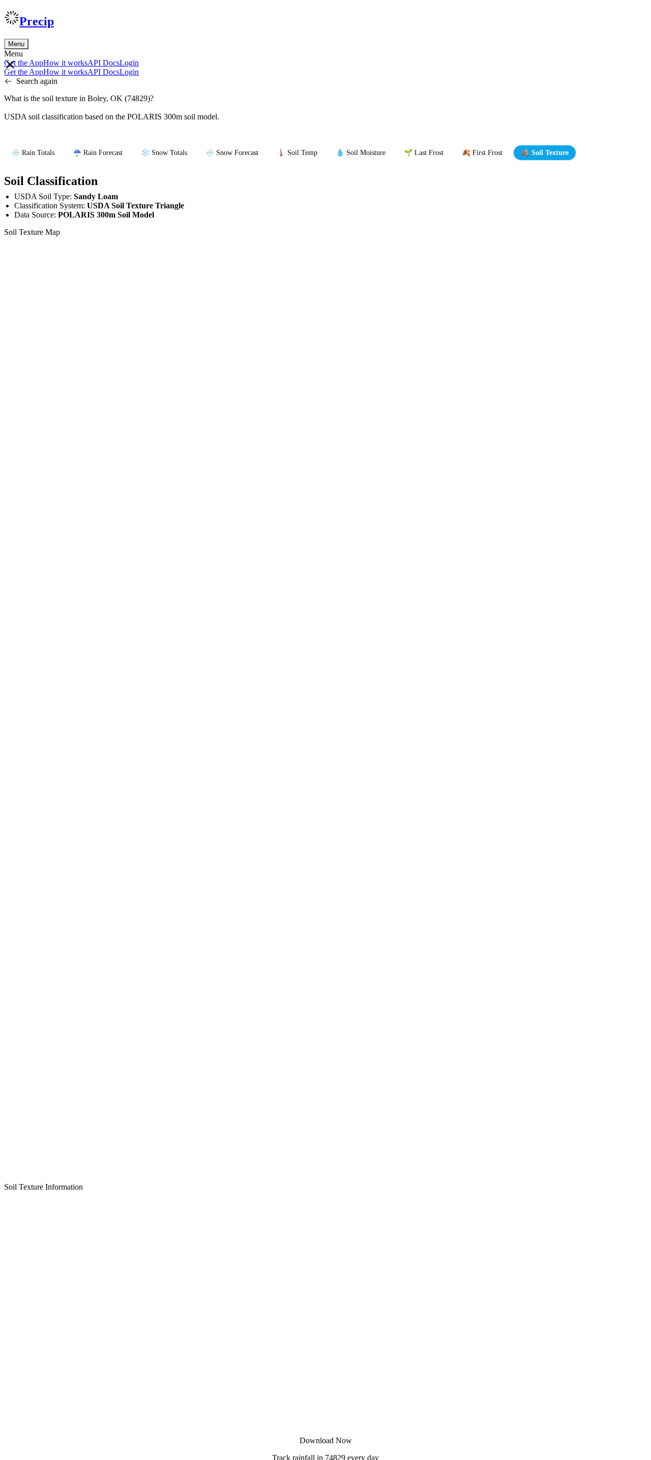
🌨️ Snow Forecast (231, 153)
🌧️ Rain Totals (32, 153)
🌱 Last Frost (423, 153)
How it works (65, 62)
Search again (36, 81)
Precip (36, 21)
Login (129, 62)
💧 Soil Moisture (361, 153)
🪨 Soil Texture (545, 153)
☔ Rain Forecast (98, 153)
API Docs (103, 62)
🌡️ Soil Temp (297, 153)
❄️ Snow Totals (164, 153)
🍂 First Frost (482, 153)
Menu (16, 44)
